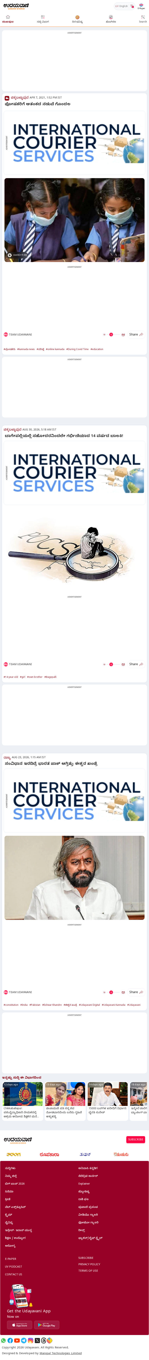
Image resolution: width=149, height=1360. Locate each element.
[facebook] (10, 1340)
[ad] (76, 142)
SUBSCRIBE (135, 1140)
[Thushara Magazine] (85, 1154)
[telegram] (23, 1340)
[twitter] (37, 1340)
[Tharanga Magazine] (13, 1154)
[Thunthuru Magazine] (121, 1154)
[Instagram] (30, 1340)
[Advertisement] (74, 63)
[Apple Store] (19, 1325)
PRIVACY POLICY (89, 1265)
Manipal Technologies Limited (61, 1354)
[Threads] (44, 1340)
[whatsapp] (3, 1340)
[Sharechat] (49, 1340)
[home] (16, 6)
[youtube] (17, 1340)
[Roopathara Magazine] (49, 1154)
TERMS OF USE (88, 1271)
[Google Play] (46, 1325)
